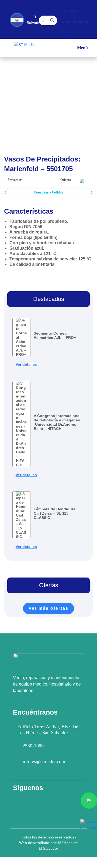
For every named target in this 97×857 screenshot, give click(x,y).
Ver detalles (26, 364)
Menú (82, 50)
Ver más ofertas (48, 608)
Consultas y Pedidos (48, 192)
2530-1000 (33, 745)
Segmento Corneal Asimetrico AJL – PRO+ (55, 335)
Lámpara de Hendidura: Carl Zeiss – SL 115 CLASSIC (55, 513)
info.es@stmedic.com (44, 761)
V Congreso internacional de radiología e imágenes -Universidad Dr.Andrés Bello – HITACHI (57, 422)
